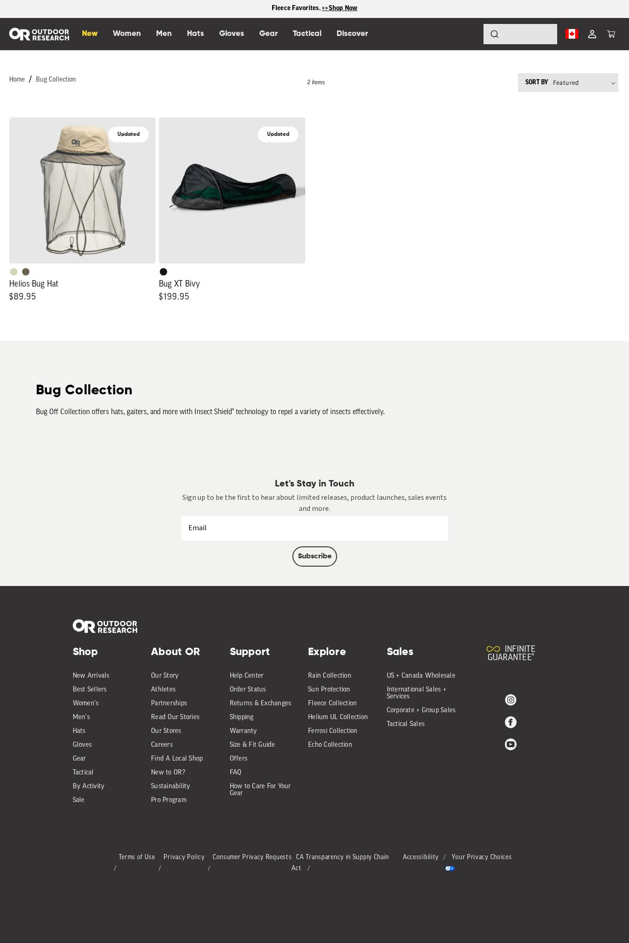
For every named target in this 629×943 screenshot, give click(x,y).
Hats (79, 731)
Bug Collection (56, 79)
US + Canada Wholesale (421, 676)
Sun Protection (329, 689)
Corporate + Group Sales (421, 710)
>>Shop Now (340, 8)
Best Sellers (90, 689)
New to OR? (168, 772)
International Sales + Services (416, 693)
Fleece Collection (332, 703)
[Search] (469, 34)
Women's (86, 703)
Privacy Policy (183, 857)
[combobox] (520, 34)
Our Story (165, 676)
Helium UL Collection (338, 717)
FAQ (236, 772)
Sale (79, 800)
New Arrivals (91, 676)
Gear (79, 759)
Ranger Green (25, 271)
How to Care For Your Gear (260, 790)
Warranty (243, 731)
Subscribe (315, 556)
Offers (239, 759)
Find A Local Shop (177, 759)
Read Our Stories (175, 717)
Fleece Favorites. (297, 8)
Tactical (83, 772)
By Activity (89, 786)
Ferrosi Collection (333, 731)
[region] (314, 9)
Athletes (163, 689)
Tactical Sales (406, 724)
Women (127, 34)
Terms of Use (137, 857)
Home (17, 79)
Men (164, 34)
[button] (611, 34)
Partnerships (169, 703)
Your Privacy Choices (482, 857)
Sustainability (171, 786)
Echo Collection (330, 745)
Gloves (82, 745)
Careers (162, 745)
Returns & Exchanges (260, 703)
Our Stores (166, 731)
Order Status (248, 689)
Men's (81, 717)
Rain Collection (329, 676)
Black (163, 271)
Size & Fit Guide (252, 745)
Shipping (242, 717)
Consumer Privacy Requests (252, 857)
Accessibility (421, 857)
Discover (352, 34)
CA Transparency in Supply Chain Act (340, 863)
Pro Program (168, 800)
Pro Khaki (13, 271)
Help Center (247, 676)
